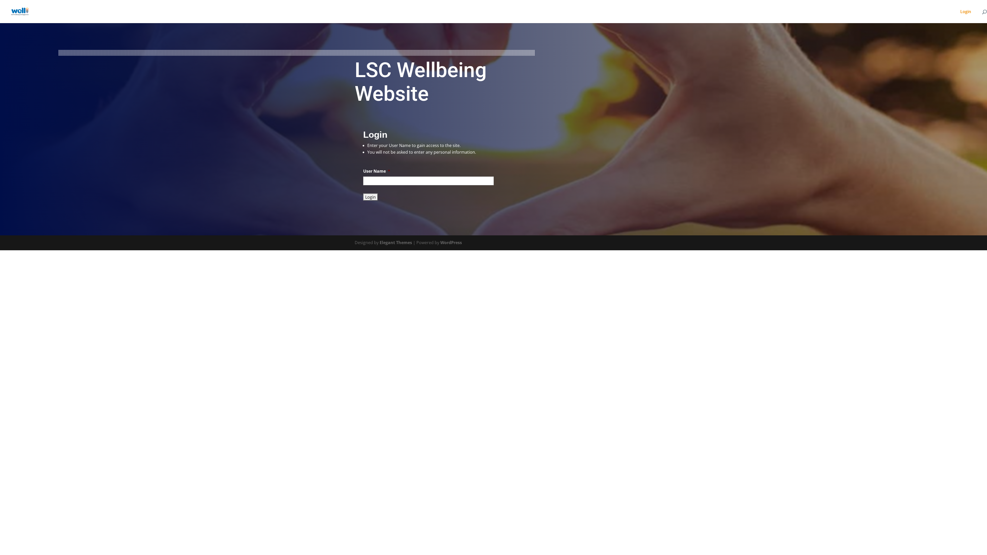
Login (965, 12)
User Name (376, 171)
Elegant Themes (396, 242)
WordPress (451, 242)
